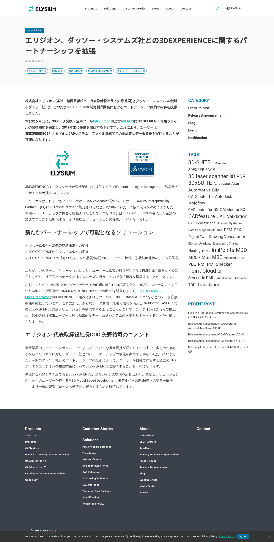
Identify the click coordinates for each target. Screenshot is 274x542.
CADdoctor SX (232, 209)
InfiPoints (223, 250)
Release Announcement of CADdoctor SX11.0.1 (216, 340)
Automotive (199, 190)
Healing (194, 250)
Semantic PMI (200, 277)
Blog (191, 123)
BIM (216, 190)
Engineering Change (226, 243)
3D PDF (237, 176)
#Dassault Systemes (100, 70)
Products (33, 429)
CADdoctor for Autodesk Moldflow (210, 199)
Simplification (223, 278)
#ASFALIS (57, 70)
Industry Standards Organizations (159, 454)
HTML (206, 251)
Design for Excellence (95, 465)
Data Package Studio (201, 230)
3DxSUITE (200, 183)
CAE (191, 223)
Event (192, 130)
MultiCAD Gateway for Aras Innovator (47, 454)
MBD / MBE (199, 257)
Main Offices (146, 435)
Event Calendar (148, 479)
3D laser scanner (208, 176)
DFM (228, 229)
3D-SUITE (199, 162)
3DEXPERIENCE (201, 170)
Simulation (241, 278)
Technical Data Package (96, 491)
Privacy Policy (227, 536)
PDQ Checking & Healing (96, 446)
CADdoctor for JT (35, 467)
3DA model (219, 163)
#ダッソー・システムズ (131, 70)
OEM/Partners (147, 441)
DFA (219, 230)
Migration (229, 258)
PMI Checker (219, 264)
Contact (203, 429)
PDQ (192, 264)
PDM (240, 258)
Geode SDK (31, 479)
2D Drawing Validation (95, 478)
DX (244, 237)
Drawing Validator (224, 236)
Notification (197, 138)
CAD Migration (91, 484)
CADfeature (201, 216)
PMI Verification (92, 459)
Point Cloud (202, 271)
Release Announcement (206, 115)
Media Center (147, 486)
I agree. (243, 536)
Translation (208, 284)
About (144, 429)
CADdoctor (101, 121)
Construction (205, 223)
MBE (217, 257)
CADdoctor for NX (203, 210)
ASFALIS (127, 121)
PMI (201, 264)
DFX (237, 229)
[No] (269, 536)
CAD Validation (232, 216)
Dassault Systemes (229, 223)
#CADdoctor (75, 70)
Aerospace (222, 184)
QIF (220, 271)
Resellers (145, 448)
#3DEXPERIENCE (37, 70)
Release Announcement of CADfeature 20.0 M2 (216, 334)
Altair (235, 183)
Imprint (143, 492)
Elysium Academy (199, 243)
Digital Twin (197, 237)
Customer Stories (97, 429)
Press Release (34, 30)
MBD (241, 250)
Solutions (90, 440)
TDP (191, 285)
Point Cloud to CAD (93, 503)
